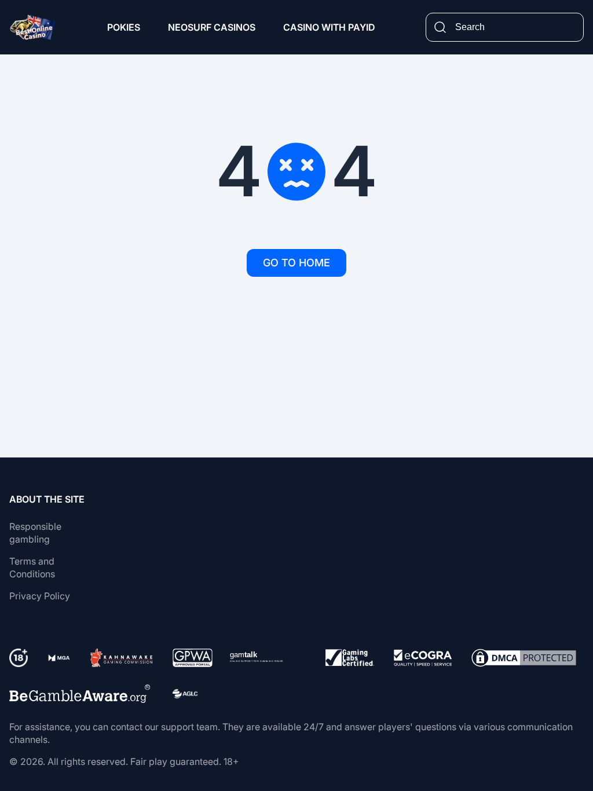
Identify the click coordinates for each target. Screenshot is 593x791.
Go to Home (296, 263)
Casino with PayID (329, 27)
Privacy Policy (39, 596)
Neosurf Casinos (211, 27)
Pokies (123, 27)
